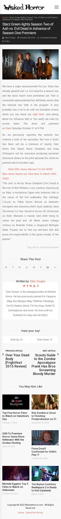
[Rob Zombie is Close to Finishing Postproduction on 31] (45, 402)
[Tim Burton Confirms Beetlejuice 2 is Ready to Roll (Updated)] (45, 473)
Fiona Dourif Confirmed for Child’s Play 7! (44, 451)
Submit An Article (34, 513)
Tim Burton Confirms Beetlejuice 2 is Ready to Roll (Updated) (44, 487)
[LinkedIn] (26, 267)
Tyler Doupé (10, 37)
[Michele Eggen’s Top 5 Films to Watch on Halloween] (15, 473)
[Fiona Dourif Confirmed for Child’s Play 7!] (45, 437)
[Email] (47, 267)
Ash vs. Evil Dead (41, 247)
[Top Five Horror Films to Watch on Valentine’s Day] (15, 402)
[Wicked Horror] (24, 7)
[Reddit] (34, 267)
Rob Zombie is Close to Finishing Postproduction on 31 (44, 416)
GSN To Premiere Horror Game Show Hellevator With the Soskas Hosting (13, 438)
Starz (8, 128)
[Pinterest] (19, 267)
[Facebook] (13, 267)
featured (54, 247)
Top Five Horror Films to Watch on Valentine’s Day (15, 416)
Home (5, 17)
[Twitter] (6, 267)
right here (38, 114)
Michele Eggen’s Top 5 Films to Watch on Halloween (15, 487)
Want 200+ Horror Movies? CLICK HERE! (30, 169)
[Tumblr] (41, 267)
